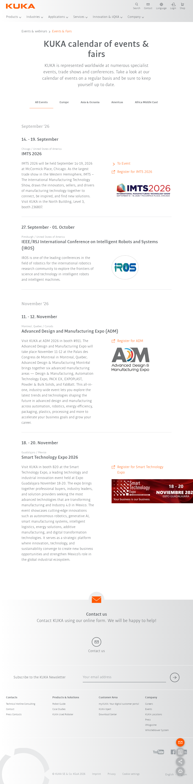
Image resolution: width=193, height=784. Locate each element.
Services (78, 17)
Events (148, 709)
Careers (149, 704)
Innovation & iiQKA (106, 17)
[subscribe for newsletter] (174, 677)
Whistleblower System (157, 730)
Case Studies (59, 709)
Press (148, 719)
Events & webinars (34, 31)
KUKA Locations (153, 714)
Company (134, 17)
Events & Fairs (62, 31)
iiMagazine (150, 725)
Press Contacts (14, 714)
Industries (33, 17)
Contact (10, 709)
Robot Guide (58, 704)
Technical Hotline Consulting (20, 704)
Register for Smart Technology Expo (140, 469)
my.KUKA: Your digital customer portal (119, 704)
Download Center (108, 714)
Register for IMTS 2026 (134, 172)
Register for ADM (130, 341)
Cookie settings (131, 774)
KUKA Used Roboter (62, 714)
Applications (56, 17)
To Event (123, 164)
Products (12, 17)
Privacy (112, 774)
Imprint (96, 774)
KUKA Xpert (105, 709)
